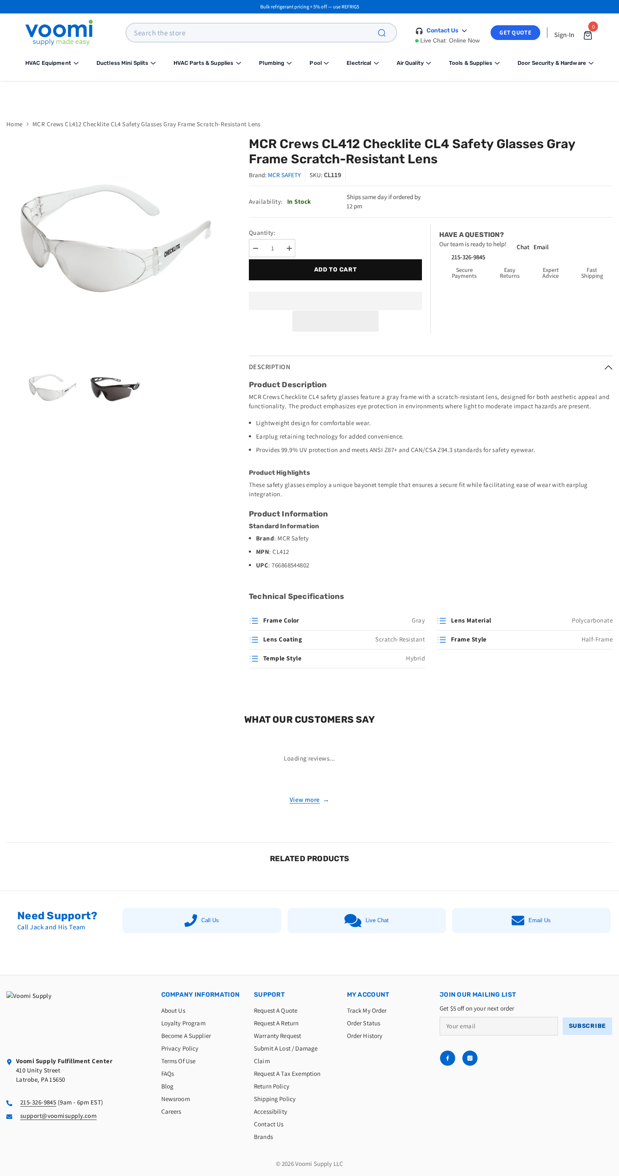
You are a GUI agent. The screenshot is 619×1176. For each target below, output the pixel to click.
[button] (335, 321)
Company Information (200, 994)
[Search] (386, 33)
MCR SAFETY (284, 175)
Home (14, 124)
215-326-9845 (468, 257)
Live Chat (377, 920)
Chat (523, 247)
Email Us (539, 920)
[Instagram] (470, 1058)
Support (269, 994)
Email (541, 247)
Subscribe (587, 1026)
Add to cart (333, 269)
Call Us (210, 920)
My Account (368, 994)
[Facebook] (448, 1058)
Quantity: (262, 233)
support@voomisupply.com (58, 1116)
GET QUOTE (515, 32)
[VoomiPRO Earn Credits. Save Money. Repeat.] (309, 94)
